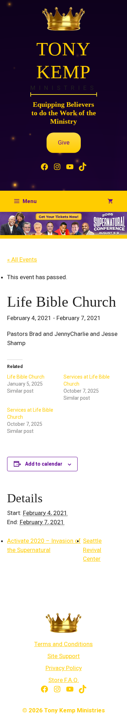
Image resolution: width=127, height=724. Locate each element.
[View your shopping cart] (110, 201)
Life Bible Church (25, 377)
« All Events (22, 259)
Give (63, 142)
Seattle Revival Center (92, 549)
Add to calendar (43, 464)
